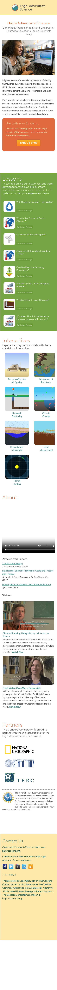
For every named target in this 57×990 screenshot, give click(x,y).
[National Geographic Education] (19, 755)
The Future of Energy (12, 563)
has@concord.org (11, 850)
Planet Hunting (17, 482)
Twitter (11, 866)
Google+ (17, 866)
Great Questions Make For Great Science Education (26, 584)
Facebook (4, 866)
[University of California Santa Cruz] (19, 768)
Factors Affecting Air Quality (17, 380)
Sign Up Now (28, 142)
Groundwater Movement (17, 448)
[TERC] (19, 783)
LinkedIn (24, 866)
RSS (30, 866)
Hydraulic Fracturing (17, 414)
